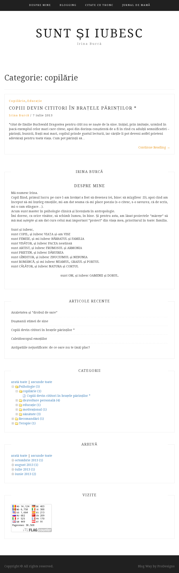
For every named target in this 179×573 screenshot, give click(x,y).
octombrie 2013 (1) (29, 460)
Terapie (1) (27, 423)
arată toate (19, 382)
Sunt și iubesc (89, 33)
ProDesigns (166, 566)
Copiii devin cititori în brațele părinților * (73, 108)
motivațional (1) (35, 409)
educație (34, 101)
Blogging (68, 5)
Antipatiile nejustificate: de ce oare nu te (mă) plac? (50, 347)
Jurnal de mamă (136, 5)
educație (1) (32, 405)
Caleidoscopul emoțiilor (29, 338)
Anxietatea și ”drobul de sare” (34, 312)
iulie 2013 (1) (25, 469)
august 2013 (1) (26, 465)
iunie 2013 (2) (25, 474)
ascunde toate (41, 382)
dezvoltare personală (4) (41, 400)
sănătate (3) (32, 414)
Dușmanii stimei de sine (29, 321)
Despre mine (40, 5)
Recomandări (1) (31, 418)
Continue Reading (154, 147)
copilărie (17, 101)
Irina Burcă (19, 115)
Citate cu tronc (99, 5)
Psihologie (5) (29, 386)
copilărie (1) (32, 391)
